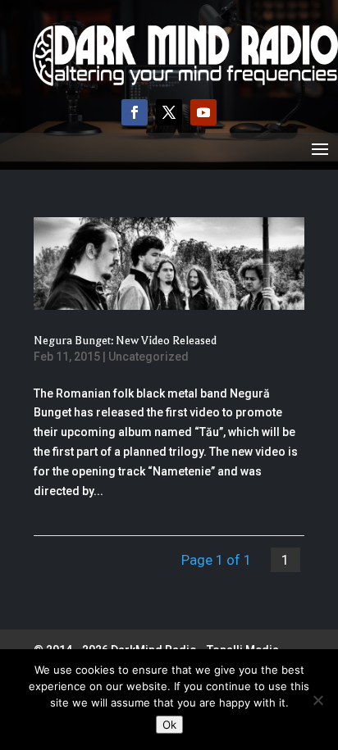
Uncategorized (148, 356)
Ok (169, 724)
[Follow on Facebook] (134, 112)
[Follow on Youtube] (203, 112)
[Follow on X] (169, 112)
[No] (317, 700)
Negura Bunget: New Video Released (125, 341)
